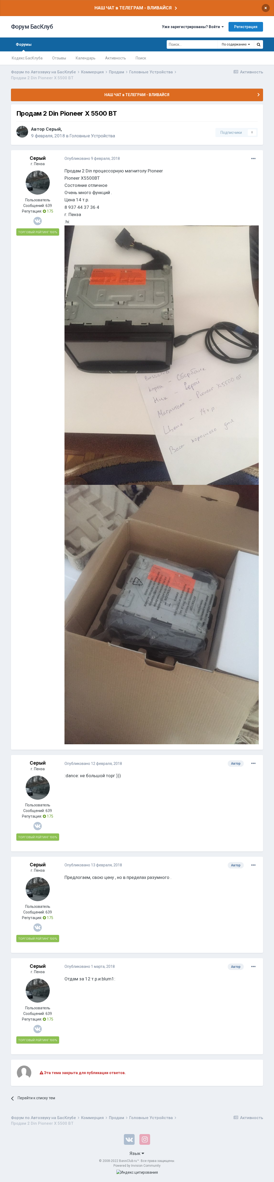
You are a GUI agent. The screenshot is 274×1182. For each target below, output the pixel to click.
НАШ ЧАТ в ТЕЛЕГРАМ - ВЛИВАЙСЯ (133, 7)
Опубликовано (92, 158)
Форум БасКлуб (32, 26)
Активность (115, 58)
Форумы (24, 44)
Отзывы (59, 58)
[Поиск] (258, 44)
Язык (136, 1153)
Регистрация (245, 27)
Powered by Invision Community (137, 1166)
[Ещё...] (253, 159)
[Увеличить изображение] (161, 354)
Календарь (86, 58)
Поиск (141, 58)
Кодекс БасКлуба (27, 58)
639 (48, 205)
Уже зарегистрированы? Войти (192, 27)
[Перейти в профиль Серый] (22, 132)
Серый (53, 129)
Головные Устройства (92, 135)
